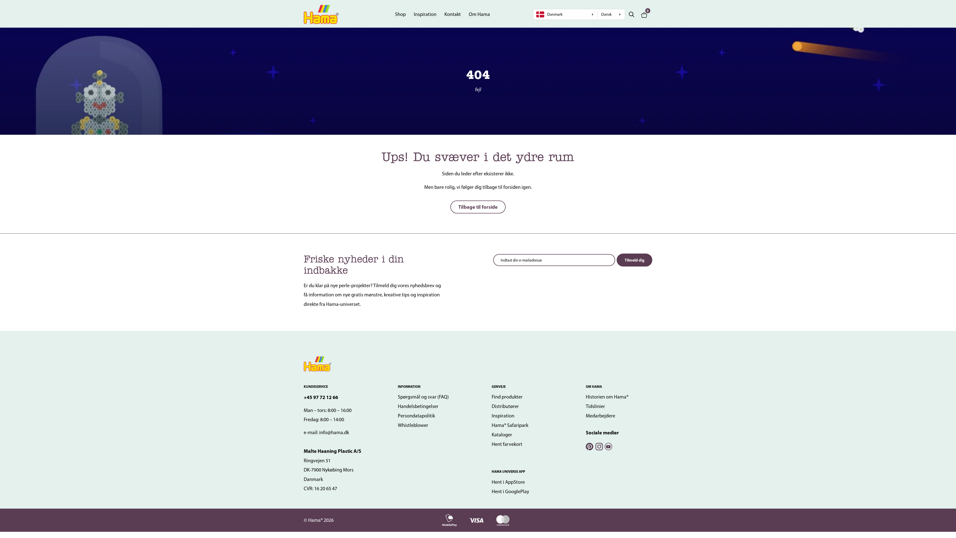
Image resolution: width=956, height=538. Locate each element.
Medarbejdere (600, 416)
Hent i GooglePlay (510, 491)
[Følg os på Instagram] (598, 446)
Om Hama (479, 14)
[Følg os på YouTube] (608, 446)
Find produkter (507, 397)
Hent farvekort (507, 444)
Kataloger (502, 435)
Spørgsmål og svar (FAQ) (423, 397)
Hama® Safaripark (510, 425)
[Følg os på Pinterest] (589, 446)
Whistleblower (413, 425)
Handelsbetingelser (418, 406)
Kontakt (452, 14)
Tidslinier (595, 406)
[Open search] (631, 14)
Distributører (505, 406)
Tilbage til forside (478, 207)
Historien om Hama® (607, 397)
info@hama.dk (334, 432)
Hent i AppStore (508, 482)
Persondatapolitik (416, 416)
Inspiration (425, 14)
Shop (400, 14)
